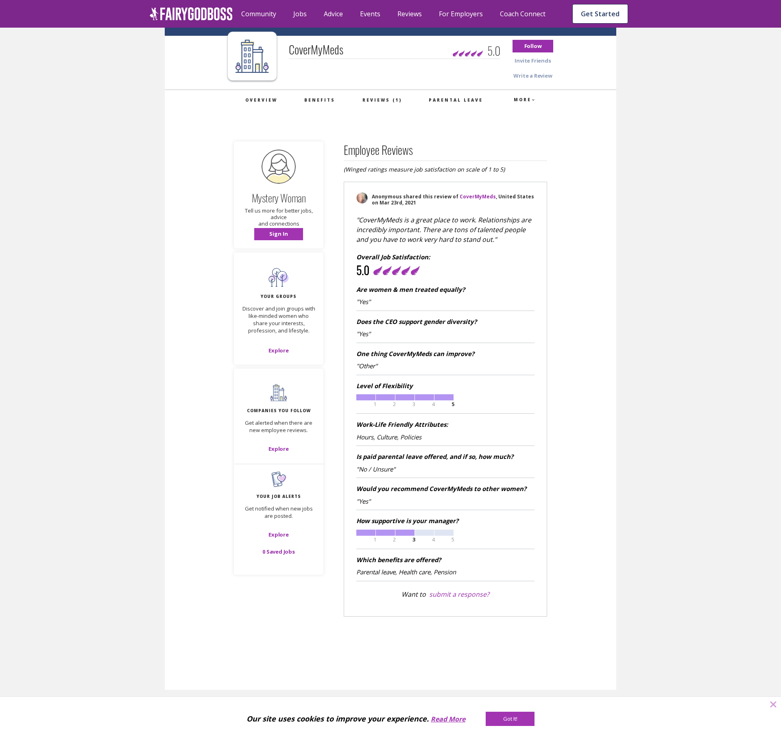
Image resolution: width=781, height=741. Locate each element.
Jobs (300, 13)
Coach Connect (522, 13)
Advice (333, 13)
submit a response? (459, 594)
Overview (261, 100)
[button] (533, 46)
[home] (191, 14)
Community (258, 13)
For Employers (461, 13)
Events (370, 13)
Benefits (319, 100)
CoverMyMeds (478, 196)
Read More (448, 719)
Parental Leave (456, 100)
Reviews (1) (382, 100)
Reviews (409, 13)
